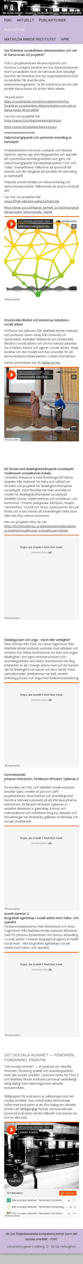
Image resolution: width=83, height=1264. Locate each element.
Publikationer (52, 20)
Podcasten (14, 29)
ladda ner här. (51, 362)
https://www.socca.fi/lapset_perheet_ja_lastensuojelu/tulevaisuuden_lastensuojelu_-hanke (41, 210)
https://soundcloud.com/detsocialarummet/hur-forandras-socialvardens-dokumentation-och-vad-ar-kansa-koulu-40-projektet (40, 105)
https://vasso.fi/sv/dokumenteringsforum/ (33, 120)
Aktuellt (25, 20)
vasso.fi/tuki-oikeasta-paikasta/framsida (31, 201)
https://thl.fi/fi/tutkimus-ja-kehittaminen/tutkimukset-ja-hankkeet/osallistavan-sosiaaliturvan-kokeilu (40, 528)
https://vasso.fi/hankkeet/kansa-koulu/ (30, 127)
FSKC (8, 20)
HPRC (65, 39)
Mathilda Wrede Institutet (30, 39)
